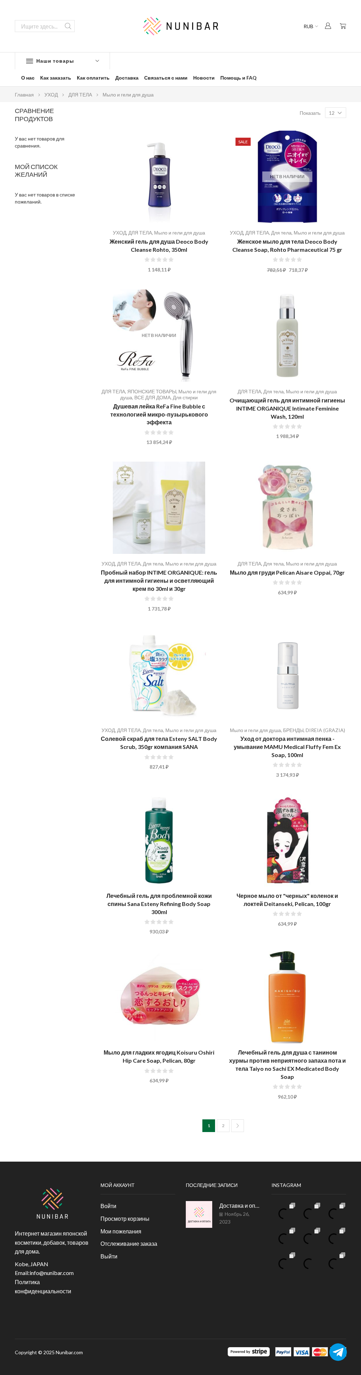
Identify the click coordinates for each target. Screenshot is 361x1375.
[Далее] (237, 1125)
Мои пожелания (120, 1231)
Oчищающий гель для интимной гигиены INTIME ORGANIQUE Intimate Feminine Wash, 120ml (287, 408)
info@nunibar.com (52, 1272)
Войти (108, 1205)
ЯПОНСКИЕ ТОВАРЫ (151, 391)
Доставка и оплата (240, 1205)
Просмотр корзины (124, 1218)
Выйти (108, 1256)
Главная (24, 95)
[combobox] (45, 26)
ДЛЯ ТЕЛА (80, 95)
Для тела (281, 233)
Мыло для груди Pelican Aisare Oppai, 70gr (287, 572)
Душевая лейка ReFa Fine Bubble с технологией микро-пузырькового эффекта (159, 414)
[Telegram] (338, 1352)
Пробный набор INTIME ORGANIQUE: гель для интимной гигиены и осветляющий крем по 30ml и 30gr (159, 580)
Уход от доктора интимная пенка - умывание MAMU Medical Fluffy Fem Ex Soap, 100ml (287, 746)
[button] (328, 26)
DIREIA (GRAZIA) (325, 730)
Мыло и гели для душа (179, 233)
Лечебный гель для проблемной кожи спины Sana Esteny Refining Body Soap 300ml (159, 903)
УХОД (51, 95)
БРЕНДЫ (293, 730)
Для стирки (185, 397)
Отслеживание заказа (128, 1243)
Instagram (286, 1185)
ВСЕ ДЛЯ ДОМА (152, 397)
